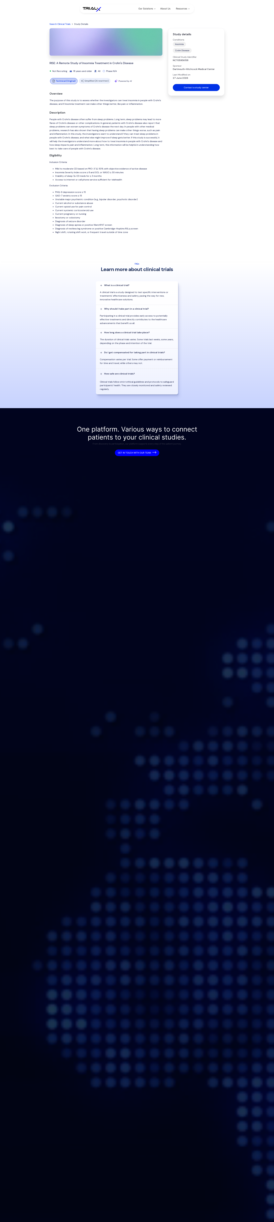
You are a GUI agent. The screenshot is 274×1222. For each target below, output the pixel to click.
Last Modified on (181, 74)
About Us (165, 8)
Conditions (178, 39)
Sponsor (177, 65)
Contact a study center (196, 87)
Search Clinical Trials (60, 24)
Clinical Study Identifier (185, 57)
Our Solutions (145, 8)
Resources (181, 8)
